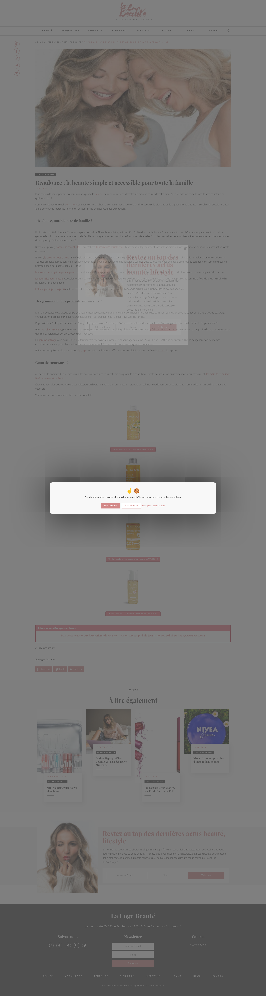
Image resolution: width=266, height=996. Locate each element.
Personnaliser (131, 505)
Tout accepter (110, 505)
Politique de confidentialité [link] (153, 506)
